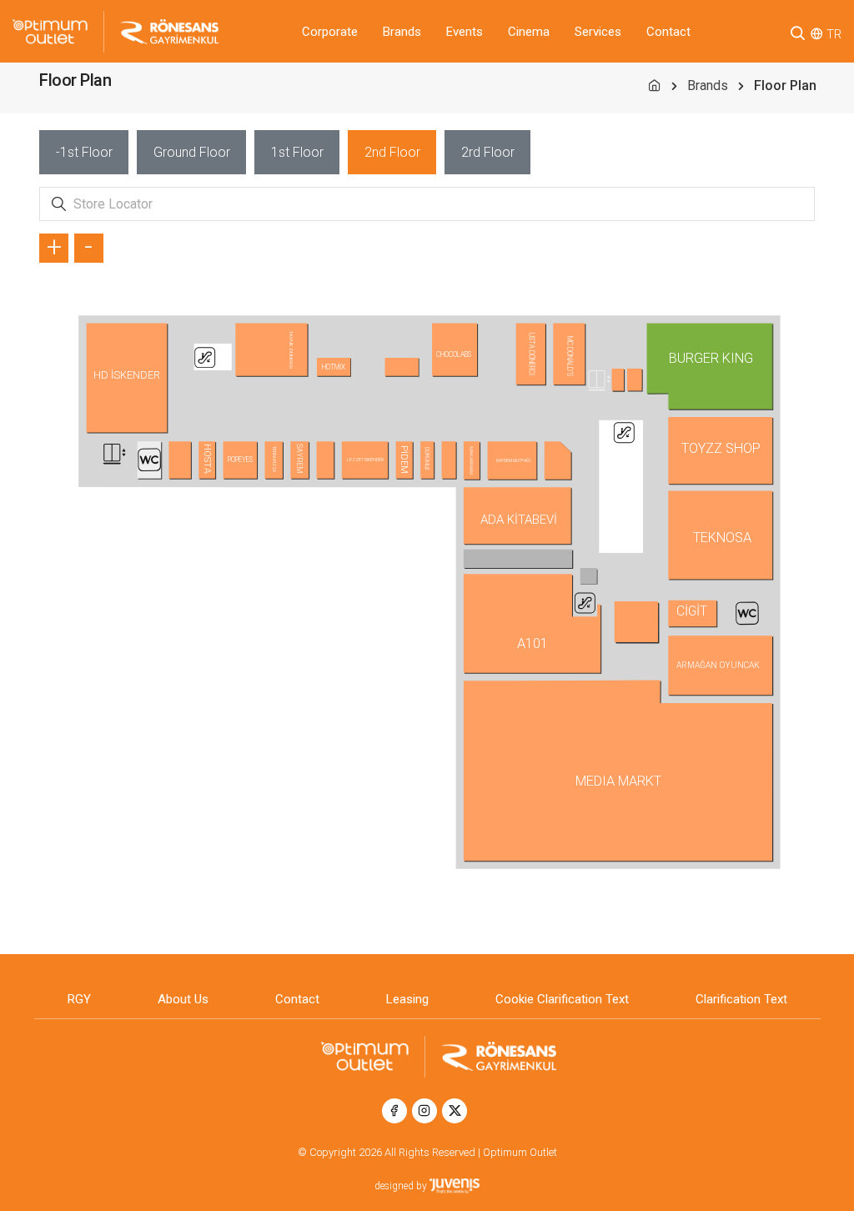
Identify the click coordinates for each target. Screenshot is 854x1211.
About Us (183, 999)
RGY (79, 999)
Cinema (529, 31)
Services (598, 31)
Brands (402, 31)
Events (464, 31)
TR (833, 34)
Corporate (330, 31)
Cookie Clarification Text (562, 999)
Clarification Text (741, 999)
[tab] (83, 152)
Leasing (407, 999)
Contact (668, 31)
